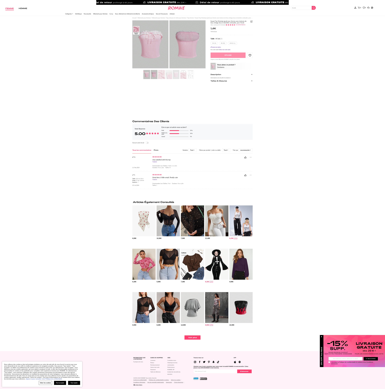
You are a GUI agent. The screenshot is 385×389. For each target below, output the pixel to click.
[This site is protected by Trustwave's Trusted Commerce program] (196, 378)
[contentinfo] (134, 238)
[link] (192, 2)
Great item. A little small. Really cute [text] (165, 177)
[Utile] (245, 157)
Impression (169, 382)
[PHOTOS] (169, 44)
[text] (169, 157)
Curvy (111, 14)
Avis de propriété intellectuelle (155, 382)
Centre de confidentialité (140, 380)
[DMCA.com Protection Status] (203, 378)
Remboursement (155, 365)
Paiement (153, 369)
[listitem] (144, 226)
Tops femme (190, 18)
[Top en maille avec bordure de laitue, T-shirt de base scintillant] (192, 220)
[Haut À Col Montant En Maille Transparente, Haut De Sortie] (144, 307)
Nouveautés (87, 14)
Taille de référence (155, 372)
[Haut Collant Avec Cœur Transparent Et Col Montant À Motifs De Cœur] (144, 264)
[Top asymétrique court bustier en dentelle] (168, 220)
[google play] (239, 361)
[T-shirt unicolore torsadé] (192, 264)
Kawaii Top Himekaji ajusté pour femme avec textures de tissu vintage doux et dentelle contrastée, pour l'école (228, 22)
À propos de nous (138, 362)
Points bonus (171, 367)
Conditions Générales (139, 382)
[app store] (235, 361)
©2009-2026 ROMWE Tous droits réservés (145, 378)
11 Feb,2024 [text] (135, 167)
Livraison (152, 360)
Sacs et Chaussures (162, 14)
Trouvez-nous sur (198, 357)
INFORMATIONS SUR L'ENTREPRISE (139, 358)
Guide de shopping (156, 357)
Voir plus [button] (192, 337)
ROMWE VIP (170, 369)
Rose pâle (158, 167)
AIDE (168, 357)
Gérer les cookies (175, 380)
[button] (250, 55)
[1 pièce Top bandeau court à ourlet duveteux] (216, 220)
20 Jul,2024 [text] (135, 185)
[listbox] (355, 7)
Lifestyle (172, 14)
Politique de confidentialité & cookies (159, 380)
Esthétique (78, 14)
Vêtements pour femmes (100, 14)
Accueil (134, 18)
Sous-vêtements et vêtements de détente (127, 14)
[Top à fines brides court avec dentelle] (168, 307)
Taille (215, 39)
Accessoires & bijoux (148, 14)
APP (235, 357)
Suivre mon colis (154, 367)
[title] (192, 202)
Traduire (154, 162)
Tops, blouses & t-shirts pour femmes (176, 18)
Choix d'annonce (178, 382)
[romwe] (176, 7)
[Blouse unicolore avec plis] (241, 264)
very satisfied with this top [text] (161, 160)
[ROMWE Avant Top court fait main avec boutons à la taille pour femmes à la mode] (192, 307)
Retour (152, 362)
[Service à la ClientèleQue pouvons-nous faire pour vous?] (368, 7)
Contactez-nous (171, 360)
